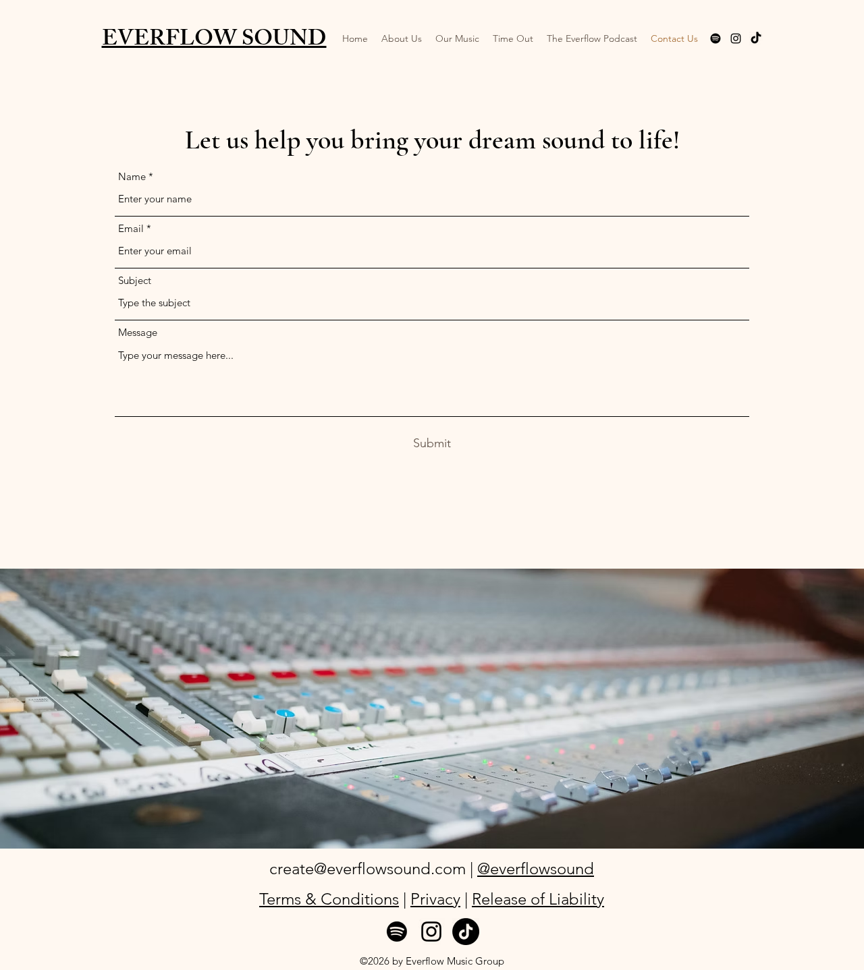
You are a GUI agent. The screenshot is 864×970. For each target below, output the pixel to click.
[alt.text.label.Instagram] (735, 38)
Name (132, 176)
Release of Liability (538, 899)
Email (131, 228)
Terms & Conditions (329, 899)
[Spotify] (396, 931)
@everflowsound (535, 868)
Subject (134, 280)
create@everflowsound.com (367, 868)
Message (137, 332)
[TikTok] (756, 38)
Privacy (435, 899)
